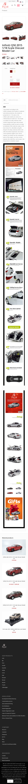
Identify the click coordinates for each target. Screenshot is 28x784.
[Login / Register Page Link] (11, 5)
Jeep (3, 675)
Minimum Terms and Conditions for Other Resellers (13, 715)
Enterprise (4, 734)
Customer (4, 732)
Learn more (17, 781)
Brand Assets (5, 758)
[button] (11, 71)
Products (4, 10)
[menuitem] (11, 5)
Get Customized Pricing (7, 703)
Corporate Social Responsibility (9, 744)
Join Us (3, 737)
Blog (3, 739)
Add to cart (14, 84)
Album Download (6, 760)
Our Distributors (5, 706)
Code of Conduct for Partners (8, 713)
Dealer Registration (6, 708)
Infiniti (17, 91)
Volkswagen (5, 687)
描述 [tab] (4, 100)
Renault (4, 677)
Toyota (3, 685)
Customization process (7, 701)
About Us (4, 729)
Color (6, 68)
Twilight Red (11, 71)
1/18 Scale (13, 91)
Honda (3, 665)
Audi (3, 658)
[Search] (14, 5)
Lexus (3, 672)
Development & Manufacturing (9, 698)
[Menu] (18, 5)
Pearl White (14, 71)
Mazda (3, 682)
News (3, 741)
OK (10, 781)
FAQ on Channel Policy (7, 718)
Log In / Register (12, 1)
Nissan (3, 680)
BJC (3, 660)
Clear (25, 91)
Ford (3, 663)
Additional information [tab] (13, 100)
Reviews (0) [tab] (6, 103)
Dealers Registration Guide (8, 711)
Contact (4, 755)
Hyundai (4, 668)
